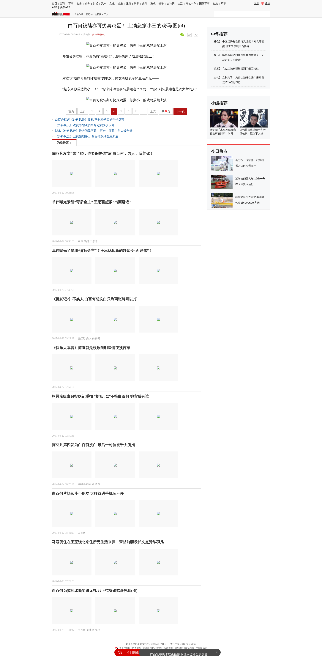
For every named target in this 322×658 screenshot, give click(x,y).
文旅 (215, 3)
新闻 (62, 3)
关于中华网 (124, 648)
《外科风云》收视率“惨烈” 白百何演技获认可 (84, 125)
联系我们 (147, 648)
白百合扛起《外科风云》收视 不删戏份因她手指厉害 (89, 119)
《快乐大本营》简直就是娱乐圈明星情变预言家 (91, 348)
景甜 (86, 241)
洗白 (97, 484)
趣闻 (144, 3)
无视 (97, 630)
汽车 (103, 3)
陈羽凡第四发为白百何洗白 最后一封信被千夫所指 (93, 445)
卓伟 (80, 241)
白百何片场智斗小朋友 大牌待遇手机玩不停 (88, 493)
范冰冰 (90, 630)
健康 (128, 3)
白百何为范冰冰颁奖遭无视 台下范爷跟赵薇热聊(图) (95, 590)
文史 (79, 3)
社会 (216, 41)
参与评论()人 (98, 34)
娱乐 (120, 3)
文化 (112, 3)
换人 (88, 338)
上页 (83, 111)
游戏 (153, 3)
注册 (256, 3)
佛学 (161, 3)
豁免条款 (179, 648)
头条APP (65, 7)
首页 (54, 3)
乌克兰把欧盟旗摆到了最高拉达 (240, 68)
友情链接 (189, 648)
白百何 (96, 338)
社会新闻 (96, 14)
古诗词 (171, 3)
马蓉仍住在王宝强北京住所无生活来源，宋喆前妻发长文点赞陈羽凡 (108, 542)
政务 (87, 3)
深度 (216, 68)
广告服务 (136, 648)
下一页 (180, 111)
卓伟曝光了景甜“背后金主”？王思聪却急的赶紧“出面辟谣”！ (102, 250)
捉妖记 (82, 338)
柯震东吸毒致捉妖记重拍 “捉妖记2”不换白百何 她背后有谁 (100, 396)
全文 (153, 111)
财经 (95, 3)
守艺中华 (191, 3)
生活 (180, 3)
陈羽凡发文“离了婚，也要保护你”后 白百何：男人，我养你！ (103, 153)
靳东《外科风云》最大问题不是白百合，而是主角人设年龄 (93, 130)
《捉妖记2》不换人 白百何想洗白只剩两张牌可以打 (94, 299)
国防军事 (204, 3)
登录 (267, 3)
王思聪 (93, 241)
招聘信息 (157, 648)
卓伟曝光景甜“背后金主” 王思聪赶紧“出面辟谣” (91, 202)
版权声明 (168, 648)
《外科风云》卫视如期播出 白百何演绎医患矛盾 (86, 136)
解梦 (136, 3)
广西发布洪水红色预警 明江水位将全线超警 (178, 652)
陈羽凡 (82, 484)
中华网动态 (201, 648)
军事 (71, 3)
